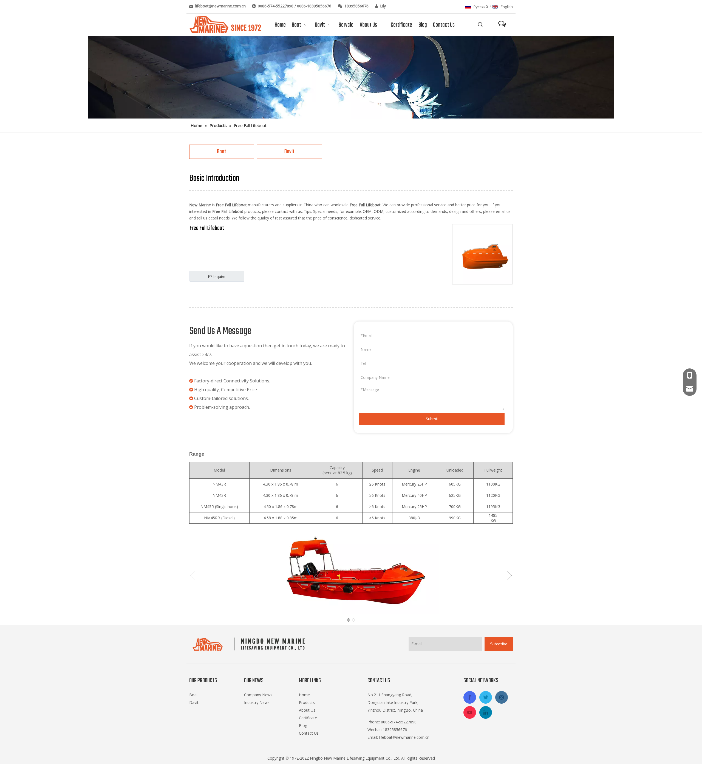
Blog (303, 725)
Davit (289, 151)
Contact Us (309, 733)
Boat (221, 151)
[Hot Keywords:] (480, 25)
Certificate (308, 717)
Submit (432, 418)
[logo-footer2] (250, 644)
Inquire (219, 276)
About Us (307, 710)
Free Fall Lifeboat (206, 228)
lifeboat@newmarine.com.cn (221, 6)
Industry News (257, 702)
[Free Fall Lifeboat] (482, 254)
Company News (258, 694)
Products (307, 702)
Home (304, 694)
